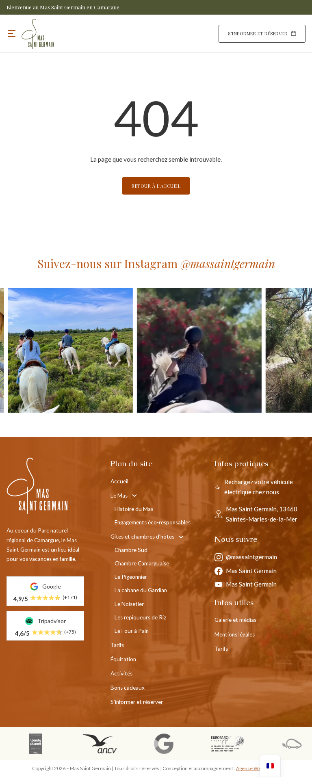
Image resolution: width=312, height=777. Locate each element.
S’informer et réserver (136, 702)
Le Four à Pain (132, 631)
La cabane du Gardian (141, 590)
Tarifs (117, 645)
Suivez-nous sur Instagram (156, 263)
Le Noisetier (129, 604)
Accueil (119, 481)
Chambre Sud (131, 550)
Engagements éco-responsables (153, 522)
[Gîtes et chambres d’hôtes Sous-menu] (181, 537)
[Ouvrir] (11, 33)
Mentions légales (234, 634)
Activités (121, 673)
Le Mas (119, 495)
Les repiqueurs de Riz (140, 617)
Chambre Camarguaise (142, 563)
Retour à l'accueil (156, 186)
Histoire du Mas (134, 509)
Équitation (123, 659)
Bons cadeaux (127, 687)
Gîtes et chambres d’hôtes (142, 536)
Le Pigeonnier (131, 577)
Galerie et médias (235, 620)
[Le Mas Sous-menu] (134, 495)
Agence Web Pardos (258, 768)
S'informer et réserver (257, 33)
